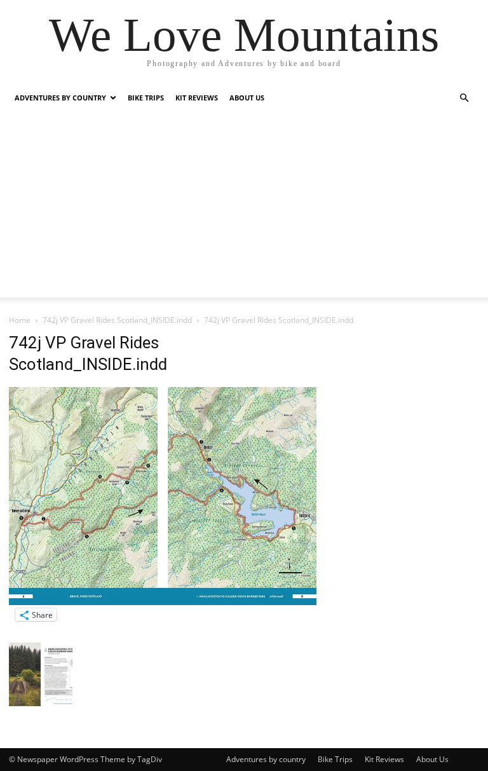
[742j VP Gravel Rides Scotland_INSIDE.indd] (162, 601)
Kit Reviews (196, 97)
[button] (464, 98)
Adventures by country (60, 97)
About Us (246, 97)
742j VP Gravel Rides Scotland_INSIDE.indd (117, 320)
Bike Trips (146, 97)
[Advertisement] (244, 208)
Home (19, 320)
